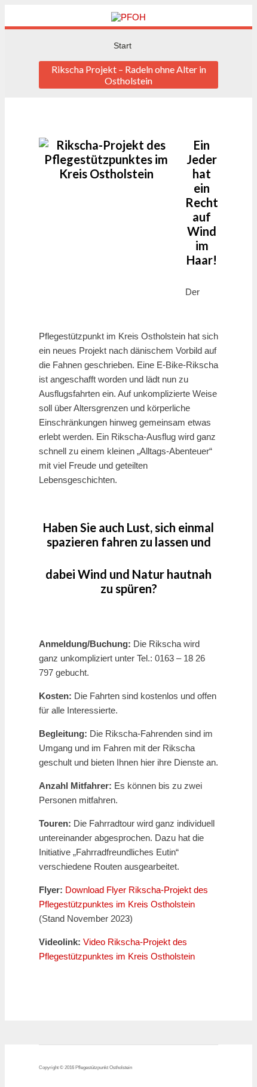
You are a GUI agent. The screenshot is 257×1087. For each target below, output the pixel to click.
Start (122, 45)
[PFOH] (128, 17)
